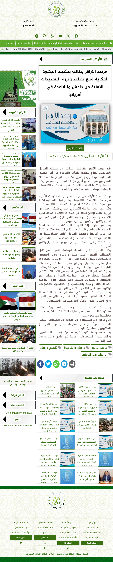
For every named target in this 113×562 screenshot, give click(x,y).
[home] (111, 43)
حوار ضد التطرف (24, 43)
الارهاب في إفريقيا (95, 355)
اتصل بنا (68, 543)
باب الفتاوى (9, 43)
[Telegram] (64, 364)
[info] (36, 36)
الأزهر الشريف (91, 59)
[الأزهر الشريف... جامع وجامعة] (18, 88)
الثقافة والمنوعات (68, 538)
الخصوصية (92, 543)
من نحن (44, 538)
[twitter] (68, 36)
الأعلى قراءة (18, 395)
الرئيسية (92, 522)
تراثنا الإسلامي (55, 43)
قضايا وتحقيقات (68, 532)
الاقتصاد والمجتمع (92, 532)
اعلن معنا (21, 538)
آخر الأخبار (17, 208)
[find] (44, 36)
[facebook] (76, 36)
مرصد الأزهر (100, 348)
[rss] (52, 36)
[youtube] (60, 36)
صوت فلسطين (87, 43)
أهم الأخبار (17, 286)
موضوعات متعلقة (94, 378)
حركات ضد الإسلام (21, 532)
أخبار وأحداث (101, 43)
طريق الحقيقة (40, 43)
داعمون (44, 532)
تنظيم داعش (49, 348)
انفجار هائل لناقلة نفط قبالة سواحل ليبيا (36, 49)
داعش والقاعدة (75, 348)
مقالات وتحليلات (71, 43)
